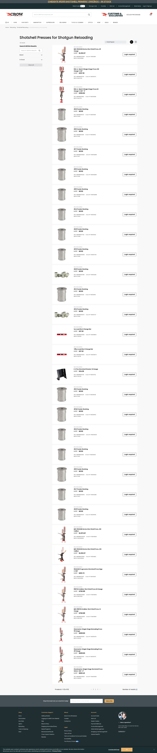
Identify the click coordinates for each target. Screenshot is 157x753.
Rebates (43, 737)
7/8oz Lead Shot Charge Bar (83, 349)
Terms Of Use (67, 733)
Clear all (31, 65)
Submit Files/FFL (95, 734)
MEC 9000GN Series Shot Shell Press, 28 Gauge (87, 50)
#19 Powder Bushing (81, 169)
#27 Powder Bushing (81, 489)
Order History (137, 6)
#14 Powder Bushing (81, 289)
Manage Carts (93, 6)
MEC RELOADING (78, 47)
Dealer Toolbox (95, 721)
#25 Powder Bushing (81, 109)
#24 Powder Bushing (81, 209)
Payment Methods (96, 724)
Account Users (95, 716)
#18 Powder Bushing (81, 189)
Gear (20, 731)
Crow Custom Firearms (47, 734)
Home (7, 27)
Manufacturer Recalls (47, 731)
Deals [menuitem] (106, 22)
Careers (66, 718)
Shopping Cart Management (99, 731)
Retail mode (76, 6)
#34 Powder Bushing (81, 309)
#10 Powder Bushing (81, 389)
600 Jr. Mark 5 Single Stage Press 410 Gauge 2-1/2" (86, 70)
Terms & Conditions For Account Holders (75, 736)
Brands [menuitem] (115, 22)
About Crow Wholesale (70, 716)
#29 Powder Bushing (81, 509)
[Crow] (14, 14)
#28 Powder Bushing (81, 229)
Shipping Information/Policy (49, 726)
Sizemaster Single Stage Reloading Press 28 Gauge (88, 650)
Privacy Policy (68, 731)
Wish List (112, 6)
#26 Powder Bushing (81, 269)
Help (42, 721)
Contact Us (67, 721)
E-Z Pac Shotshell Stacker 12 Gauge (86, 369)
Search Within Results (28, 46)
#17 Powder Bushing (81, 149)
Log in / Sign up (147, 6)
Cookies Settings (113, 749)
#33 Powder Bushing (81, 249)
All (8, 22)
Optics (20, 724)
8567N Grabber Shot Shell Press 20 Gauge (88, 589)
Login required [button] (129, 54)
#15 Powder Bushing (81, 129)
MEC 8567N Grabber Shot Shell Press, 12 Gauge (87, 610)
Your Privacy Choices (70, 741)
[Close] (154, 749)
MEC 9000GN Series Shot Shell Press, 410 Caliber (87, 550)
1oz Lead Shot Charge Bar (82, 329)
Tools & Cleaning (23, 729)
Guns (20, 716)
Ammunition (22, 718)
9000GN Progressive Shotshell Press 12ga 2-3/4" (88, 570)
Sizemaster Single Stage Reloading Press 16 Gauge (88, 630)
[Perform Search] (89, 15)
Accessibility (67, 738)
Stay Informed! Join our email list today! (55, 701)
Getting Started (45, 716)
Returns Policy (45, 724)
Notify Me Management (97, 729)
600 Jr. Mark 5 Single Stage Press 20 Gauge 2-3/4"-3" (86, 90)
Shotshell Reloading (22, 27)
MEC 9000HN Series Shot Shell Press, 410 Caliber (87, 530)
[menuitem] (15, 22)
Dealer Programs (133, 15)
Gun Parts (21, 721)
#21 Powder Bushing (81, 449)
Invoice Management (124, 6)
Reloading (13, 27)
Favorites (103, 6)
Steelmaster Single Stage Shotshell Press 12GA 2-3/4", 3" (88, 670)
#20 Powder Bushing (81, 429)
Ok (127, 749)
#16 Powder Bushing (81, 469)
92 (136, 689)
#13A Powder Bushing (81, 409)
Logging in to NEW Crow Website (50, 718)
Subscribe (109, 701)
